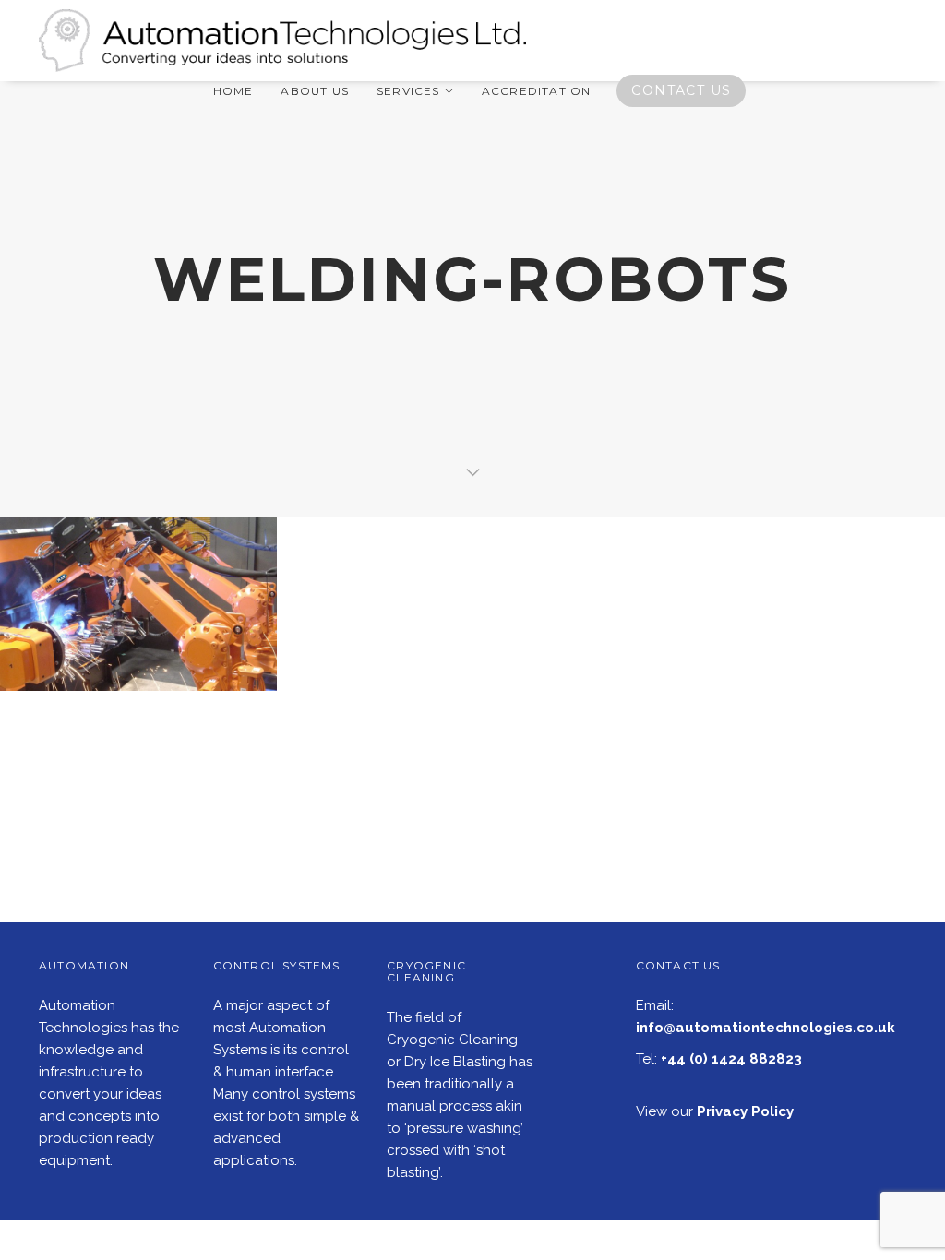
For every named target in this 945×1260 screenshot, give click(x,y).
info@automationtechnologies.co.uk (765, 1027)
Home (233, 91)
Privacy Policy (745, 1111)
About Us (315, 91)
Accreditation (537, 91)
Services (408, 91)
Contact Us (681, 90)
